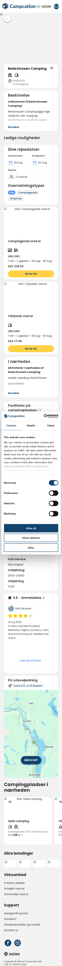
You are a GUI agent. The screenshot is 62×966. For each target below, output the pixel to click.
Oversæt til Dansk (30, 660)
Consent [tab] (11, 425)
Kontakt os (11, 930)
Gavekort (10, 919)
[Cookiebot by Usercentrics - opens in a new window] (44, 416)
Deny (31, 547)
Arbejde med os (14, 888)
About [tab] (50, 425)
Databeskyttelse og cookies (22, 924)
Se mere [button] (13, 127)
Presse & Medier (14, 883)
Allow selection (31, 537)
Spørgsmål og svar (16, 913)
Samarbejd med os (16, 894)
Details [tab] (31, 425)
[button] (31, 243)
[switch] (53, 493)
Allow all (31, 528)
